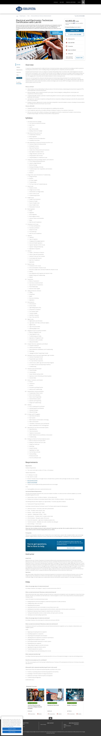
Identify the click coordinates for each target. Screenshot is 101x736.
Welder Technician (72, 705)
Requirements (19, 69)
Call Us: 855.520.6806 (80, 15)
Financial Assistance (67, 725)
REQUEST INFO (79, 57)
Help (64, 727)
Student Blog (76, 724)
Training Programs (22, 15)
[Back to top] (50, 722)
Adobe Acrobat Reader (32, 482)
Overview (18, 64)
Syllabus (18, 67)
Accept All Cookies (12, 728)
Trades (28, 15)
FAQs (18, 75)
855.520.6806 (19, 83)
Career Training (43, 724)
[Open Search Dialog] (83, 2)
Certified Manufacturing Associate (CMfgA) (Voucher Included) (35, 706)
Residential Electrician (53, 705)
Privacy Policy (52, 733)
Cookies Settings (11, 731)
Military (65, 724)
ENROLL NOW (74, 30)
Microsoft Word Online (32, 480)
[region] (12, 725)
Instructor (19, 72)
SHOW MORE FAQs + (30, 679)
